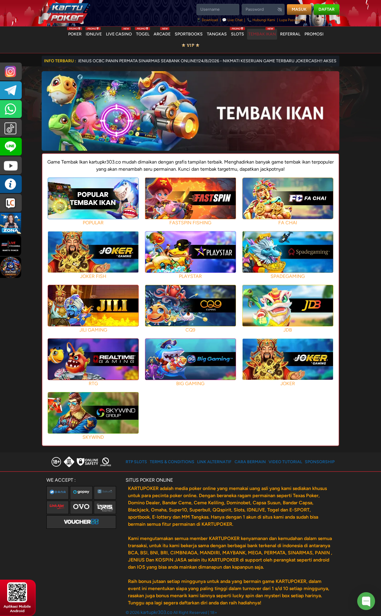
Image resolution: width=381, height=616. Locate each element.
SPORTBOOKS (189, 34)
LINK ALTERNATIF (214, 461)
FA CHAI (287, 222)
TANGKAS (217, 34)
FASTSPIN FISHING (190, 222)
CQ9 (190, 330)
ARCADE (162, 33)
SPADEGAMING (288, 276)
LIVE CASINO (119, 33)
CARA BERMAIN (250, 461)
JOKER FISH (93, 276)
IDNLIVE (94, 33)
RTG (93, 383)
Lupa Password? (292, 20)
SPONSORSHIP (320, 461)
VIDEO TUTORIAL (285, 461)
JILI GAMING (93, 330)
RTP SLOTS (136, 461)
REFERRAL (290, 34)
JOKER (287, 383)
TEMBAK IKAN (262, 33)
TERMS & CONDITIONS (172, 461)
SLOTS (237, 33)
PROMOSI (314, 34)
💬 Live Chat (232, 20)
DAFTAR (326, 9)
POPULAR (93, 222)
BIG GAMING (190, 383)
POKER (75, 33)
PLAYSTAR (190, 276)
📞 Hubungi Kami (261, 20)
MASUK (299, 9)
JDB (287, 330)
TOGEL (142, 33)
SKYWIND (93, 437)
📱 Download (207, 20)
